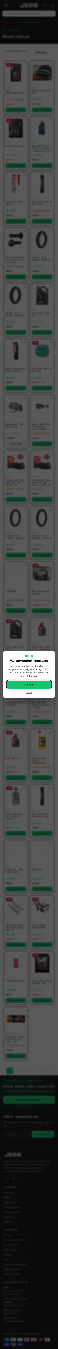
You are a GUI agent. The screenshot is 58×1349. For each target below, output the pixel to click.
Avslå (29, 693)
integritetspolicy (29, 676)
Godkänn (29, 684)
